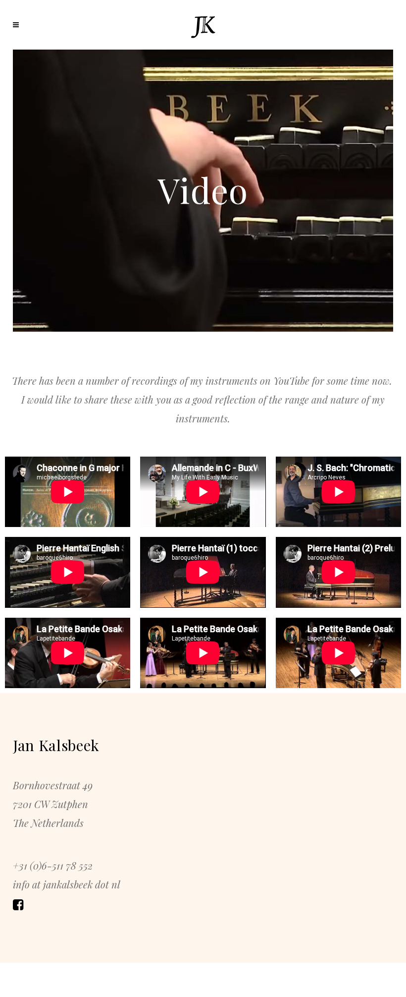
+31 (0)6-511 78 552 (53, 865)
